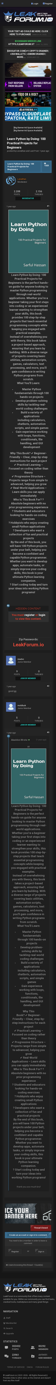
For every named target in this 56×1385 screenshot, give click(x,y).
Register (49, 3)
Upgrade (9, 1333)
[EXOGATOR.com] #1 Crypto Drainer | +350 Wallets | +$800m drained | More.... (28, 54)
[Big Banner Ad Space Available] (28, 127)
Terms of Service (16, 1367)
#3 (48, 732)
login (42, 615)
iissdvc (21, 659)
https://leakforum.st (21, 44)
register (29, 615)
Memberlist (10, 1323)
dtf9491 (42, 1354)
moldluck (22, 705)
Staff (7, 1318)
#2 (48, 686)
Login (35, 3)
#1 (48, 206)
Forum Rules (42, 1367)
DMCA (30, 1367)
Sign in (41, 1252)
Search (9, 1328)
